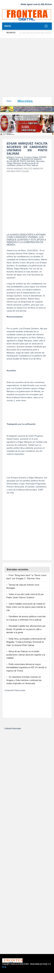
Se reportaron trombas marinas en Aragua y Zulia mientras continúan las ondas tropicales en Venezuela (24, 680)
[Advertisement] (27, 68)
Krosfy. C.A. (46, 964)
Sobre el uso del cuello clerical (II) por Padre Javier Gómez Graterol (27, 33)
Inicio (7, 26)
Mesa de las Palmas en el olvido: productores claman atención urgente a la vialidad (25, 654)
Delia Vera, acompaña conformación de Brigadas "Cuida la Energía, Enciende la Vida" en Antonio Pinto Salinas (26, 641)
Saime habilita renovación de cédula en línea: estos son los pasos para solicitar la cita (26, 607)
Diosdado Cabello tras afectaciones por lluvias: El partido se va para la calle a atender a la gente (26, 629)
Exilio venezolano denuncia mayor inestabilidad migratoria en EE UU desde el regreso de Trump (26, 667)
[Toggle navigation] (46, 26)
